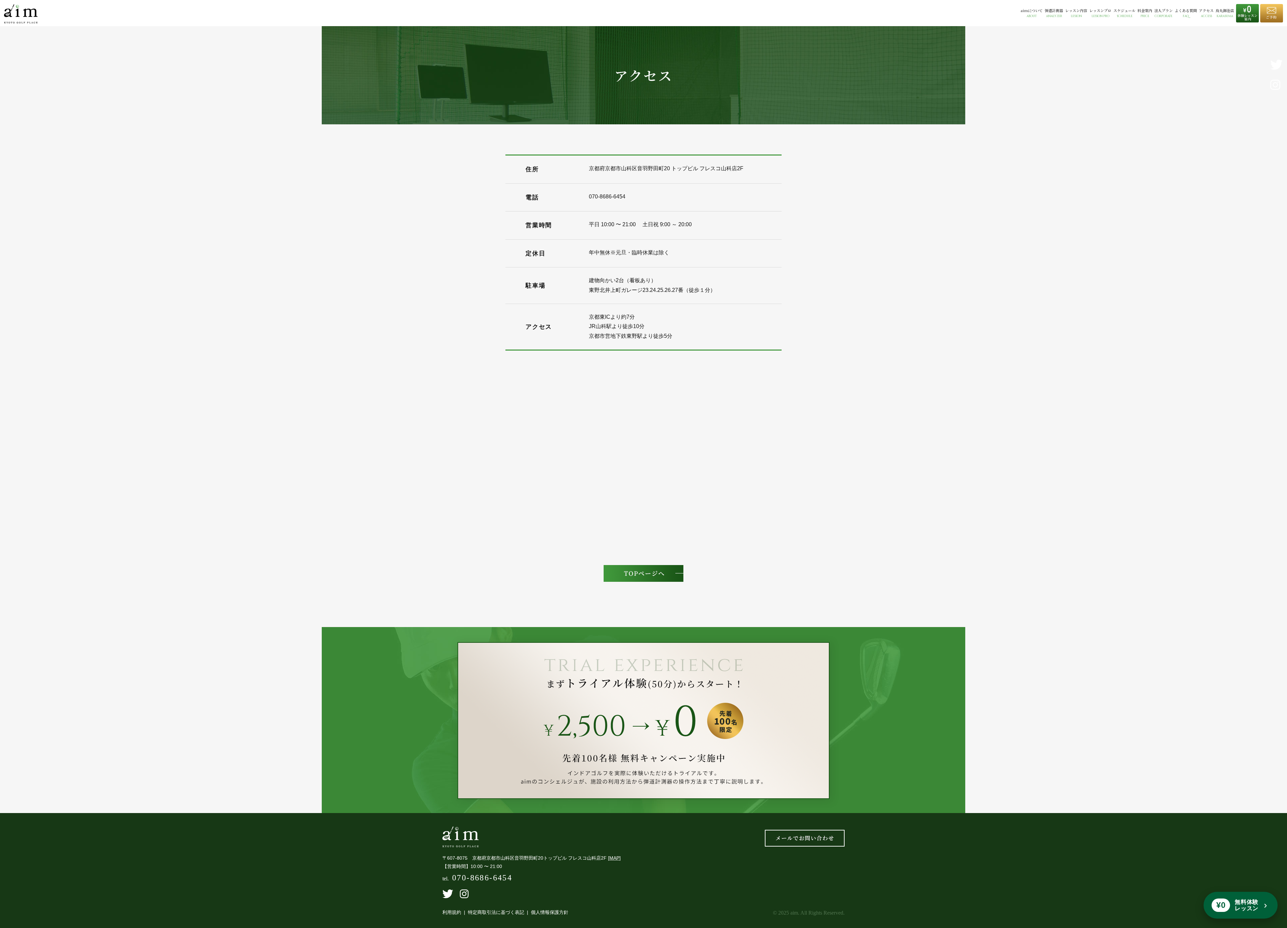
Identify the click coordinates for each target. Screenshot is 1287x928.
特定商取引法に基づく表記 (496, 912)
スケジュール (1124, 13)
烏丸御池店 (1225, 13)
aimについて (1032, 13)
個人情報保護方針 (549, 912)
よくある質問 (1186, 13)
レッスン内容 (1076, 13)
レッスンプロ (1100, 13)
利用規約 (451, 912)
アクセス (1206, 13)
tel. (477, 878)
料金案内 (1145, 13)
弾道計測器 (1054, 13)
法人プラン (1163, 13)
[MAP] (614, 858)
